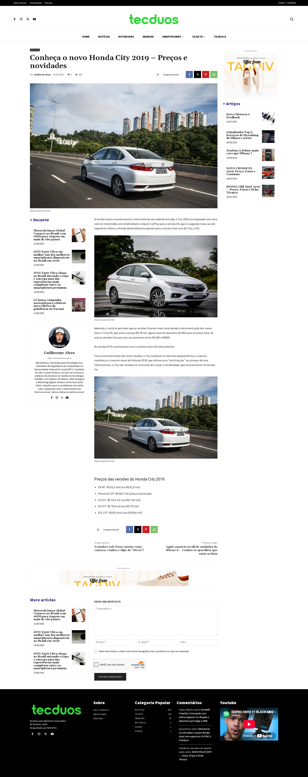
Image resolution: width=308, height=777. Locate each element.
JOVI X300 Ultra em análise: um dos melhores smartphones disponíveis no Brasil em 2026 (52, 256)
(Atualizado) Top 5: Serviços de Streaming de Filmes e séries (242, 135)
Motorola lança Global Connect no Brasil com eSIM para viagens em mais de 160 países (50, 235)
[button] (291, 19)
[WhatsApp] (213, 74)
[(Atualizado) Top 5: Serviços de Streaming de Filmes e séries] (268, 136)
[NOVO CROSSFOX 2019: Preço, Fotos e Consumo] (268, 172)
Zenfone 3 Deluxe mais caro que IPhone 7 (242, 152)
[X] (27, 19)
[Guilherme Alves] (59, 337)
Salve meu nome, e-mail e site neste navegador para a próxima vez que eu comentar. (144, 651)
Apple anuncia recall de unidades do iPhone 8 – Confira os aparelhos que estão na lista (191, 550)
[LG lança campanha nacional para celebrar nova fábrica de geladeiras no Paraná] (78, 305)
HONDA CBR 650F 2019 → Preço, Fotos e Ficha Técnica (243, 189)
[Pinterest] (205, 74)
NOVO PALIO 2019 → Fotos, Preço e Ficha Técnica (195, 755)
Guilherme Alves (42, 74)
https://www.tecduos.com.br (59, 358)
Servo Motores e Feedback (238, 116)
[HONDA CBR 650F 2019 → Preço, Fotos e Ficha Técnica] (268, 191)
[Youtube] (34, 19)
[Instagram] (21, 19)
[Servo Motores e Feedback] (268, 118)
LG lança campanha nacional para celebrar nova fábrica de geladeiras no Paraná (50, 304)
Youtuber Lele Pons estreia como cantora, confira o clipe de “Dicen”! (119, 548)
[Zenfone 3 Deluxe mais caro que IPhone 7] (268, 155)
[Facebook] (14, 19)
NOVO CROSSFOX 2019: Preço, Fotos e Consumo (240, 171)
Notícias (35, 50)
